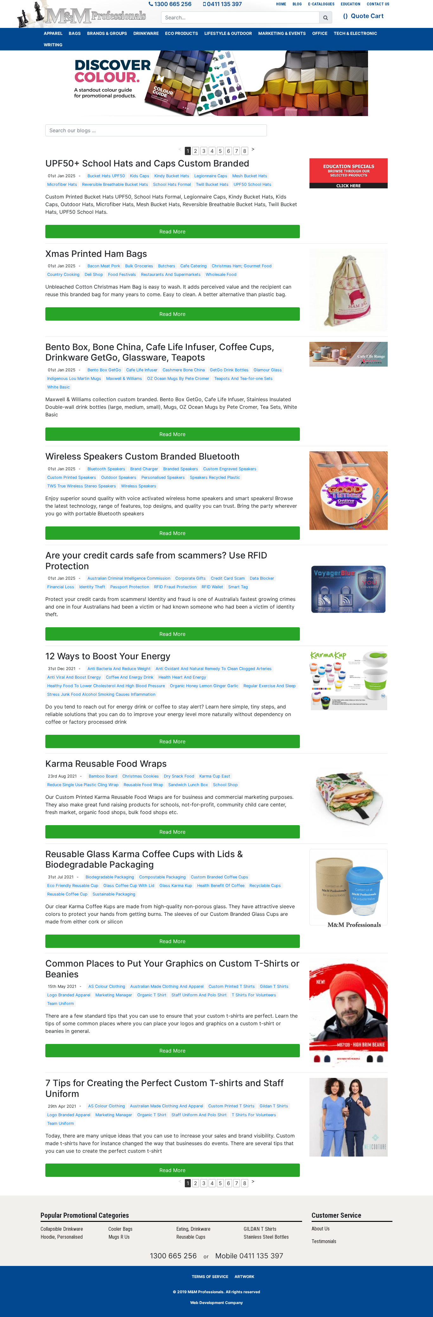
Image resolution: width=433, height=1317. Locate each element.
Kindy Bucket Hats (171, 175)
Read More (172, 231)
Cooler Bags (120, 1229)
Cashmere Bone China (184, 370)
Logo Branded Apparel (68, 995)
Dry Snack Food (179, 776)
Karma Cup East (214, 776)
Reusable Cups (190, 1237)
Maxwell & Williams (124, 378)
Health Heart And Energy (182, 677)
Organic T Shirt (151, 995)
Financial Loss (60, 586)
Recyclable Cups (265, 885)
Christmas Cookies (140, 776)
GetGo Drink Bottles (229, 370)
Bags (75, 33)
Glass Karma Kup (175, 885)
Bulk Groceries (139, 266)
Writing (53, 44)
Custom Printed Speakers (71, 477)
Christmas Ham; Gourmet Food (242, 266)
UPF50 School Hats (252, 184)
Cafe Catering (193, 266)
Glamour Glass (268, 370)
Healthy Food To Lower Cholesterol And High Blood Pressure (106, 685)
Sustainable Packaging (114, 894)
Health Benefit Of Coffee (220, 885)
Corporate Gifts (190, 578)
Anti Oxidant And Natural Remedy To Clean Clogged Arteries (214, 668)
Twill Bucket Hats (212, 184)
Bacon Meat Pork (103, 266)
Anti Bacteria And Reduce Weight (119, 668)
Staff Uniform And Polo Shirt (199, 995)
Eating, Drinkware (193, 1229)
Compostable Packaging (162, 877)
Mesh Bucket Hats (249, 175)
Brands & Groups (107, 33)
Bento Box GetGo (104, 370)
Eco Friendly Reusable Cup (72, 885)
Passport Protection (129, 586)
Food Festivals (122, 274)
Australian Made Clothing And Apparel (167, 986)
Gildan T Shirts (274, 986)
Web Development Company (216, 1302)
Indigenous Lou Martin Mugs (74, 378)
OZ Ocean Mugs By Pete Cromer (178, 378)
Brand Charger (144, 468)
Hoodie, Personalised (62, 1237)
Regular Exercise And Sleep (269, 685)
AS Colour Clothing (106, 986)
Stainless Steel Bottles (266, 1237)
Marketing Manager (113, 995)
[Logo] (96, 15)
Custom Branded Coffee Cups (219, 877)
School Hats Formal (172, 184)
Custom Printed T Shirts (232, 986)
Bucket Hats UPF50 (106, 175)
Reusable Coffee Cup (67, 894)
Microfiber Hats (62, 184)
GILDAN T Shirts (260, 1229)
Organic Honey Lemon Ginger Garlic (204, 685)
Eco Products (181, 33)
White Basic (58, 387)
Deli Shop (94, 274)
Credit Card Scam (228, 578)
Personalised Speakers (163, 477)
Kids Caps (139, 175)
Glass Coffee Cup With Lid (128, 885)
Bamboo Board (103, 776)
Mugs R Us (119, 1237)
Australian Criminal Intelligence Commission (128, 578)
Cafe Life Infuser (142, 370)
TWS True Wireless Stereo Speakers (81, 486)
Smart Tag (238, 586)
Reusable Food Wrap (143, 784)
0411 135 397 (224, 4)
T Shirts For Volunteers (254, 995)
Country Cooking (63, 274)
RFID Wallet (212, 586)
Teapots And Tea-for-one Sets (243, 378)
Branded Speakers (180, 468)
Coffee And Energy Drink (129, 677)
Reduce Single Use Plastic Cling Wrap (83, 784)
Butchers (166, 266)
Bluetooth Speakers (106, 468)
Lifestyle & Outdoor (228, 33)
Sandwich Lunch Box (188, 784)
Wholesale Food (221, 274)
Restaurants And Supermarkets (171, 274)
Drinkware (146, 33)
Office (319, 33)
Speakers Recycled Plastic (215, 477)
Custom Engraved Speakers (229, 468)
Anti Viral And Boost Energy (74, 677)
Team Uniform (60, 1003)
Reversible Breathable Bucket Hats (115, 184)
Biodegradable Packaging (110, 877)
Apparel (53, 33)
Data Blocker (262, 578)
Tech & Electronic (355, 33)
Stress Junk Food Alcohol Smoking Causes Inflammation (101, 694)
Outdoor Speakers (118, 477)
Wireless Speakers (138, 486)
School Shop (225, 784)
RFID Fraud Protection (175, 586)
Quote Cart (367, 16)
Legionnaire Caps (210, 175)
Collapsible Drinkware (62, 1229)
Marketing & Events (282, 33)
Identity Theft (92, 586)
